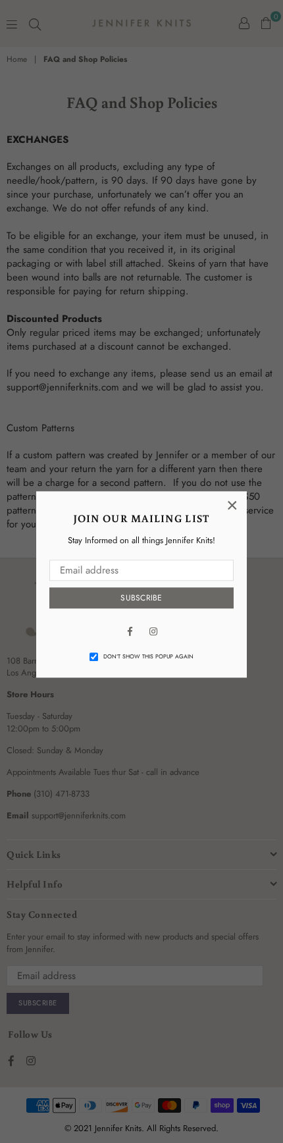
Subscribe (141, 598)
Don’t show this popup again (148, 657)
